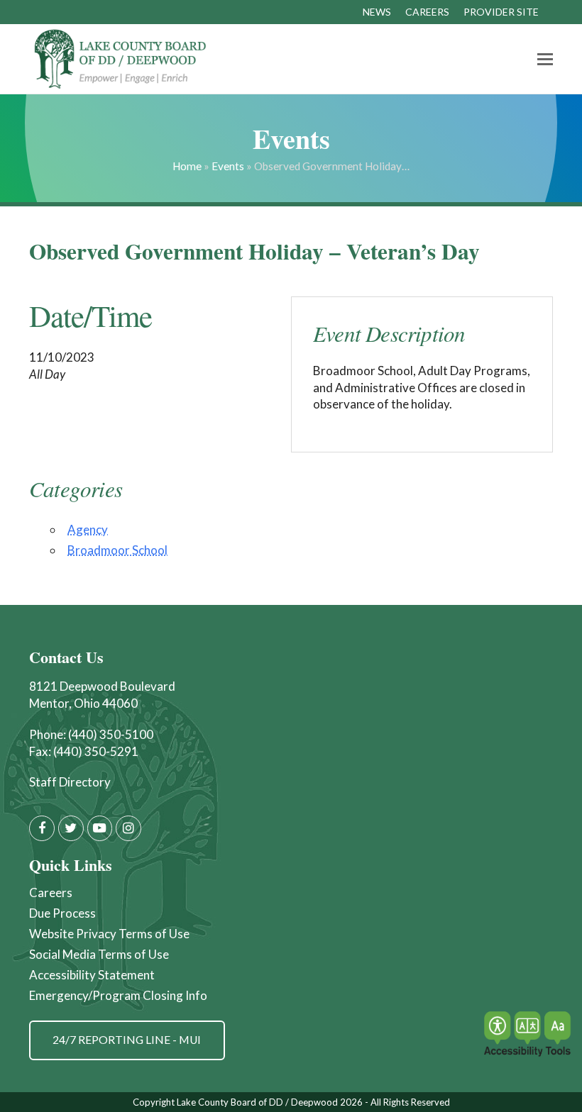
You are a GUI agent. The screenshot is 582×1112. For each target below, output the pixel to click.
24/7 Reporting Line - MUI (127, 1039)
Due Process (62, 913)
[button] (545, 59)
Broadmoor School (117, 550)
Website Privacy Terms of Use (109, 933)
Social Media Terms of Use (99, 954)
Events (228, 166)
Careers (50, 892)
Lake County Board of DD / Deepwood (257, 1102)
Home (187, 166)
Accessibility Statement (92, 974)
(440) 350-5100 (110, 734)
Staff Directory (70, 781)
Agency (87, 529)
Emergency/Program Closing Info (118, 995)
